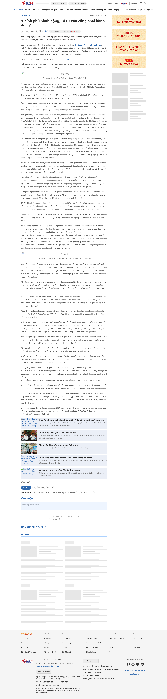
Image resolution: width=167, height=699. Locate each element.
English (112, 643)
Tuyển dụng (134, 674)
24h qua (136, 647)
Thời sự (27, 9)
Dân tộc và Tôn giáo (49, 9)
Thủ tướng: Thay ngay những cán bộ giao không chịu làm (65, 458)
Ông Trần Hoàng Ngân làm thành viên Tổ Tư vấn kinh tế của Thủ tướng (71, 420)
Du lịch (139, 9)
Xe (123, 9)
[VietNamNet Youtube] (133, 665)
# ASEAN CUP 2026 (59, 3)
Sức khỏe (108, 9)
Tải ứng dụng (128, 670)
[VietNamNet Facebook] (128, 665)
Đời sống (99, 9)
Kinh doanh (36, 9)
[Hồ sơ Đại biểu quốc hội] (129, 25)
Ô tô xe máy (66, 643)
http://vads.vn (93, 676)
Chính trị (19, 9)
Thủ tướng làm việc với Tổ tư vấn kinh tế (57, 432)
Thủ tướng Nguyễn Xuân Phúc (87, 45)
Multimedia (137, 638)
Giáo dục (61, 9)
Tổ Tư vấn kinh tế (86, 493)
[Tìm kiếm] (144, 3)
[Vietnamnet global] (124, 4)
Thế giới (69, 9)
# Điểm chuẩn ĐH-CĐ (77, 3)
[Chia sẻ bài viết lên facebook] (22, 31)
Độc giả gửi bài (140, 670)
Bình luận (26, 488)
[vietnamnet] (28, 5)
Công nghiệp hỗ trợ (93, 643)
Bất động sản (131, 9)
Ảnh (110, 652)
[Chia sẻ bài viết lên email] (32, 31)
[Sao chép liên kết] (36, 31)
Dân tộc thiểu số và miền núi (120, 634)
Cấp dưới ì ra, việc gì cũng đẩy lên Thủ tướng (59, 470)
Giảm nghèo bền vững (94, 647)
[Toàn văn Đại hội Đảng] (129, 53)
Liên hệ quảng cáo (90, 661)
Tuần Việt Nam (112, 3)
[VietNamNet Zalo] (142, 665)
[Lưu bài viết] (41, 31)
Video (135, 634)
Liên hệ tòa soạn (43, 671)
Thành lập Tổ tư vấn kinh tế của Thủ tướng (58, 445)
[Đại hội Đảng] (129, 67)
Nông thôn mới (91, 652)
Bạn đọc (146, 9)
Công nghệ (117, 9)
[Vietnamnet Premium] (28, 635)
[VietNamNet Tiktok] (137, 665)
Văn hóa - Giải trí (88, 9)
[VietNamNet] (14, 10)
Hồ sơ (111, 647)
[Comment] (46, 31)
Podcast (136, 643)
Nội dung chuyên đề (117, 638)
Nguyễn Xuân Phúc (41, 493)
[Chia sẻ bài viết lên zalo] (27, 31)
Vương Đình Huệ (62, 59)
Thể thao (77, 9)
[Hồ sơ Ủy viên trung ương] (129, 39)
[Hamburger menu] (152, 9)
